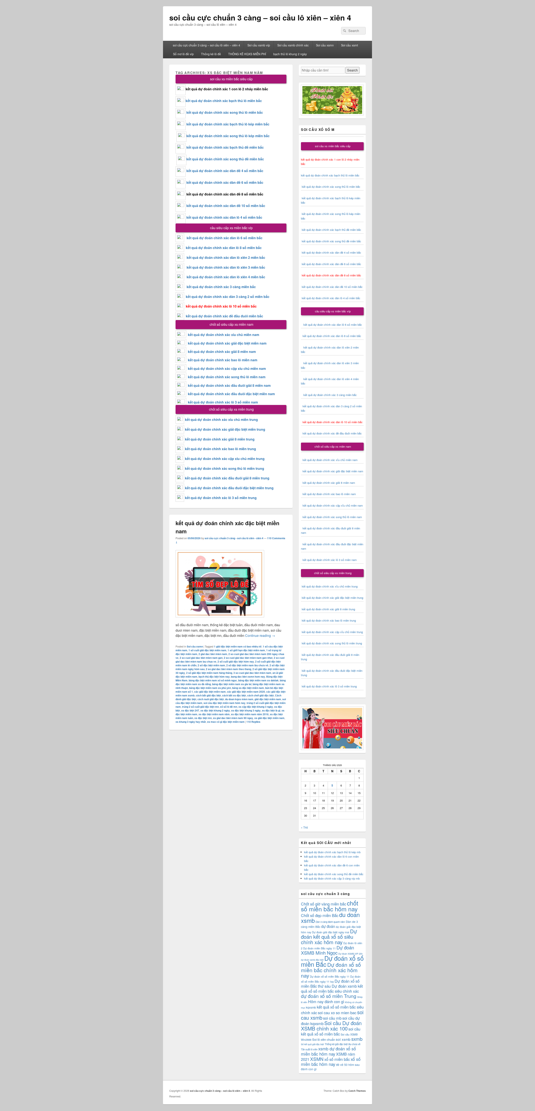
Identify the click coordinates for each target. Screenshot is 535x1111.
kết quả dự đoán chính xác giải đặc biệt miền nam (227, 343)
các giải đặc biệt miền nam (210, 691)
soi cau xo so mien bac (337, 1012)
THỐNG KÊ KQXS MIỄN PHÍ (247, 54)
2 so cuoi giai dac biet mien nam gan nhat (248, 658)
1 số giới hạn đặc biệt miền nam (246, 650)
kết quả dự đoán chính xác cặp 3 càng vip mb (332, 878)
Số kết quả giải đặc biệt (312, 1044)
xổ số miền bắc (337, 1059)
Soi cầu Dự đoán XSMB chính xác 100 (331, 1025)
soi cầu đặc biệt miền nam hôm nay (224, 703)
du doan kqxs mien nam (239, 699)
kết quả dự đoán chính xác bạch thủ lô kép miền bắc (227, 124)
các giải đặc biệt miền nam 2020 (246, 691)
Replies (253, 722)
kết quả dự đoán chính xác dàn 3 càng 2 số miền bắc (226, 296)
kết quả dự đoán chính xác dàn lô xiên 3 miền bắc (224, 267)
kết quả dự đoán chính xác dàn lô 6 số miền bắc (224, 237)
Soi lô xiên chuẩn (323, 1039)
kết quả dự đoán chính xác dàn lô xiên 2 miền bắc (224, 257)
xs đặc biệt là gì (271, 710)
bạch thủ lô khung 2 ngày (290, 54)
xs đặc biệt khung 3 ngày (246, 710)
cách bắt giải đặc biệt (208, 695)
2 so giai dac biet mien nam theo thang (228, 669)
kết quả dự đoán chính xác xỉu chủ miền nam (223, 334)
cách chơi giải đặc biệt (260, 695)
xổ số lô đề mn (228, 707)
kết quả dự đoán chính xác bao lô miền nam (222, 360)
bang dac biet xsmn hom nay (248, 676)
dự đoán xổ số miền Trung (328, 995)
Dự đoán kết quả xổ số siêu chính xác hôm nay (329, 936)
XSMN (317, 1059)
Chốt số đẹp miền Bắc (319, 915)
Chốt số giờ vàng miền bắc (323, 904)
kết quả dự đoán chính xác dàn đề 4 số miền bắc (224, 170)
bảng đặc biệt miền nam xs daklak (258, 680)
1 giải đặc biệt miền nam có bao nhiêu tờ (237, 646)
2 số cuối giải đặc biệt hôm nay (236, 661)
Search (352, 70)
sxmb (357, 1038)
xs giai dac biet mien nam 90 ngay (233, 718)
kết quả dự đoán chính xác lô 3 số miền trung (221, 497)
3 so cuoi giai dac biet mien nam (252, 673)
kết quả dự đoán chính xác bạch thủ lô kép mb (332, 852)
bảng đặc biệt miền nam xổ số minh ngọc (213, 680)
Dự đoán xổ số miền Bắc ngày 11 (329, 976)
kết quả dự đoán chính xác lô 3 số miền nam (223, 402)
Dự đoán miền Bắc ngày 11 (319, 948)
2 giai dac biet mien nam (213, 654)
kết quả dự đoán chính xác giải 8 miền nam (222, 351)
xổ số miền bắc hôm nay (330, 1061)
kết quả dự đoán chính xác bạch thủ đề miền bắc (225, 147)
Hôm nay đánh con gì (326, 1001)
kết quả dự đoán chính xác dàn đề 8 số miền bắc (224, 194)
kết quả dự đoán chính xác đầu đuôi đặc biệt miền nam (231, 393)
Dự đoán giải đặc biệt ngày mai (330, 932)
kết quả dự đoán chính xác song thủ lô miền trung (224, 468)
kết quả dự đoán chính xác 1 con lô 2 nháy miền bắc (227, 89)
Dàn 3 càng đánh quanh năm (330, 921)
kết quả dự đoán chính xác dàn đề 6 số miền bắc (224, 182)
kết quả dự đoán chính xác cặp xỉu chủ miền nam (227, 368)
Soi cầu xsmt (349, 45)
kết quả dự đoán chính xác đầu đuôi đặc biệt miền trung (229, 487)
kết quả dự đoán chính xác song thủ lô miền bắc (224, 112)
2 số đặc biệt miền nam (211, 665)
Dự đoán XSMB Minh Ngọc (327, 950)
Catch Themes (357, 1091)
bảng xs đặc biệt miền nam (248, 688)
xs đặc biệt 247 (190, 710)
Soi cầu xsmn (325, 45)
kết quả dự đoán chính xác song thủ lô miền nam (226, 376)
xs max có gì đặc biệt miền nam (226, 722)
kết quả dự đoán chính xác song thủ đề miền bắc (225, 159)
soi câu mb (332, 1018)
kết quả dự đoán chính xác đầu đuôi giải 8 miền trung (227, 478)
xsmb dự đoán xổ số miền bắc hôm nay (328, 1051)
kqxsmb (311, 1007)
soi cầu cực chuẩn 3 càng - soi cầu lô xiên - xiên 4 (234, 538)
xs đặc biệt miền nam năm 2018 (250, 714)
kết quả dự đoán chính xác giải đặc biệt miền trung (225, 429)
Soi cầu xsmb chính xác (293, 45)
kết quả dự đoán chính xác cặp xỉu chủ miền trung (225, 458)
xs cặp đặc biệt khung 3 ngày (255, 707)
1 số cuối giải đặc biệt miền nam (207, 650)
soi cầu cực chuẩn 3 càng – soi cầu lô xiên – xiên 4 (260, 17)
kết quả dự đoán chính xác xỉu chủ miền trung (221, 419)
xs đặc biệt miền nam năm (214, 714)
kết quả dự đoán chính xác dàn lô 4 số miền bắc (224, 217)
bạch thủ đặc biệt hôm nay (214, 676)
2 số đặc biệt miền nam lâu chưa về (247, 665)
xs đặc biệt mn (203, 718)
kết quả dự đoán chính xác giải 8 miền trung (220, 439)
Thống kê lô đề (211, 54)
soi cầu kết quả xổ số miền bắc (330, 1031)
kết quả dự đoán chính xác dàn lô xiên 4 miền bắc (224, 277)
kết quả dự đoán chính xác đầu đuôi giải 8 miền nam (229, 385)
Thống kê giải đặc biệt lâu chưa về (342, 1044)
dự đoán (328, 926)
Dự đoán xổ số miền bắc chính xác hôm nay (331, 970)
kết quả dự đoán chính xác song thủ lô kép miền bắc (228, 135)
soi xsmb (343, 1039)
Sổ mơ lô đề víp (183, 54)
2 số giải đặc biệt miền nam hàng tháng (209, 673)
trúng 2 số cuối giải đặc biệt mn (200, 707)
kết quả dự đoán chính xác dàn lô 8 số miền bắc (223, 247)
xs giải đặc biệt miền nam (269, 718)
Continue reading (260, 635)
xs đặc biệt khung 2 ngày (215, 710)
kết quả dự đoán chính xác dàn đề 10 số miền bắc (225, 205)
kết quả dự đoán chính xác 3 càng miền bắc (220, 286)
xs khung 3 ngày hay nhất (191, 722)
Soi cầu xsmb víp (258, 45)
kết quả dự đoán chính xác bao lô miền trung (220, 448)
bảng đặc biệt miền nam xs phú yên (210, 688)
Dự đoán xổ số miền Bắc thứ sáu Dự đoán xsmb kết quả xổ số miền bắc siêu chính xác (332, 986)
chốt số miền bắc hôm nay (329, 906)
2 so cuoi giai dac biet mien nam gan (201, 658)
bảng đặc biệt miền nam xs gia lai (231, 684)
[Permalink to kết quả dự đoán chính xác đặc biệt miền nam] (220, 619)
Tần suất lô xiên (309, 1049)
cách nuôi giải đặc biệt (210, 699)
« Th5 (304, 827)
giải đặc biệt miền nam (268, 699)
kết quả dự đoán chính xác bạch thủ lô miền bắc (224, 100)
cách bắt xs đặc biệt (234, 695)
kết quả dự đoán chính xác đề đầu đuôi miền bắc (223, 316)
